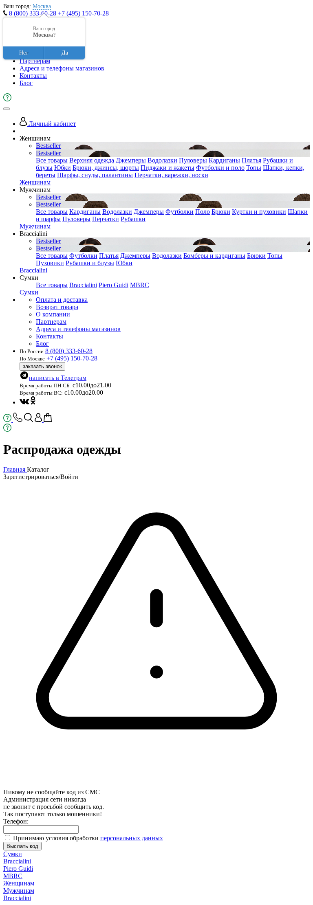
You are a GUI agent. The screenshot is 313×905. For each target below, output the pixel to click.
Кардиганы (224, 160)
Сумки (29, 292)
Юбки (62, 167)
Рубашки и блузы (90, 262)
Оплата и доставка (62, 299)
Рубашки (133, 218)
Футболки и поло (220, 167)
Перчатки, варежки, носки (171, 174)
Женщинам (35, 182)
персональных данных (131, 838)
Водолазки (162, 160)
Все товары (52, 160)
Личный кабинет (51, 123)
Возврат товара (57, 306)
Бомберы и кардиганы (214, 255)
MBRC (139, 284)
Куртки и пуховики (259, 211)
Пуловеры (193, 160)
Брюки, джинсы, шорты (106, 167)
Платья (251, 160)
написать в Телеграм (57, 377)
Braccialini (33, 270)
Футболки (179, 211)
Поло (202, 211)
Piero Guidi (113, 284)
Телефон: (16, 821)
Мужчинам (35, 226)
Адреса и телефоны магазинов (62, 68)
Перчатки (105, 218)
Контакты (33, 75)
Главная (15, 469)
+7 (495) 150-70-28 (83, 13)
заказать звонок (42, 366)
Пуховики (50, 262)
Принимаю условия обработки (88, 838)
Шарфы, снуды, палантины (95, 174)
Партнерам (35, 60)
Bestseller (48, 145)
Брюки (221, 211)
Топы (253, 167)
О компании (53, 314)
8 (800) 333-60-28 (32, 13)
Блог (26, 82)
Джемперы (131, 160)
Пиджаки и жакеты (167, 167)
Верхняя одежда (91, 160)
